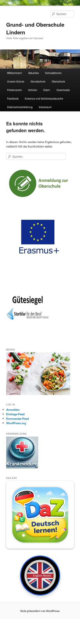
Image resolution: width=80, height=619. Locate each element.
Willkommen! (14, 73)
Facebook (13, 98)
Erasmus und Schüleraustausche (44, 98)
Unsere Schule (15, 81)
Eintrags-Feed (15, 414)
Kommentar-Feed (17, 419)
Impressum (45, 107)
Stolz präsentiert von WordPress (40, 611)
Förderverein (14, 90)
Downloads (63, 90)
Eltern (46, 90)
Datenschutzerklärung (20, 107)
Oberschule (58, 81)
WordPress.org (16, 423)
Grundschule (38, 81)
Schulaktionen (53, 73)
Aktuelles (33, 73)
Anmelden (13, 410)
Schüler (32, 90)
